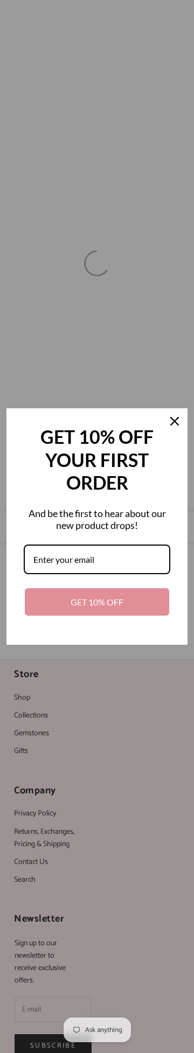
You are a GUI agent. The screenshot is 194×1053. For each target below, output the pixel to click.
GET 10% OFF (97, 602)
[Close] (175, 421)
